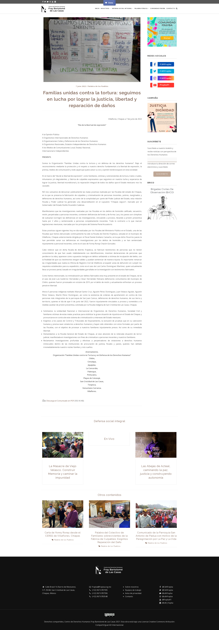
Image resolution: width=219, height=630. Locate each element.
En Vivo (109, 438)
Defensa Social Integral (122, 8)
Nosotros (105, 8)
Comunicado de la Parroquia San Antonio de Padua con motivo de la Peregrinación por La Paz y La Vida (156, 535)
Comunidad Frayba (157, 8)
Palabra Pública (141, 8)
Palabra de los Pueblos (98, 86)
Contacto (170, 8)
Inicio (97, 8)
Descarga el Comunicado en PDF (60, 400)
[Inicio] (53, 8)
